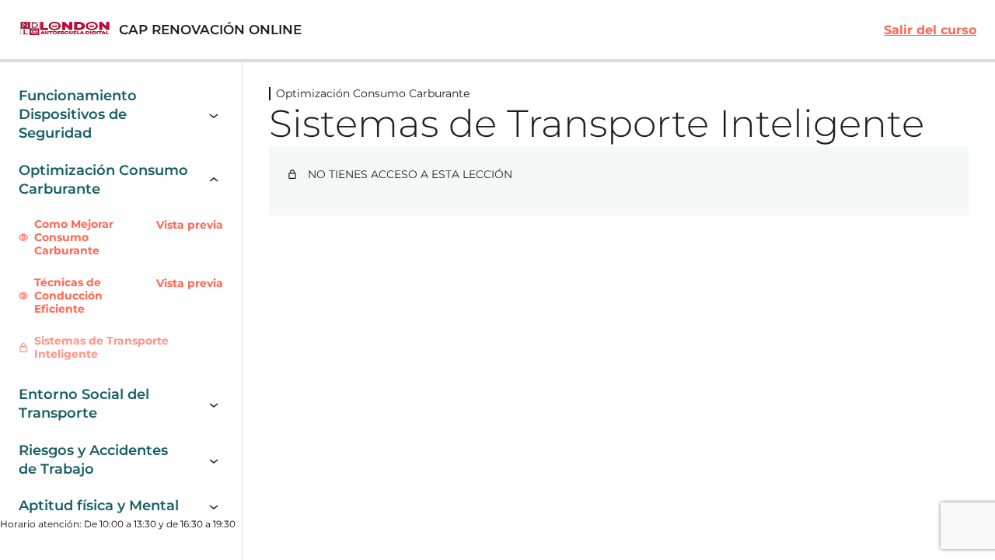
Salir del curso (930, 30)
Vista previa (189, 225)
